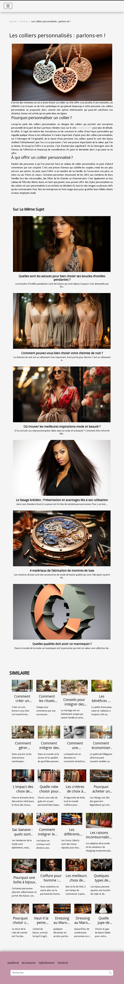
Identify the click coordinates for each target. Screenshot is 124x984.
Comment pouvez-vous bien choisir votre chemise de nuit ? (62, 353)
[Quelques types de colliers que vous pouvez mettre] (101, 865)
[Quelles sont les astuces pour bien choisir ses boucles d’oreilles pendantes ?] (62, 244)
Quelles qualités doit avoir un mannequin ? (62, 644)
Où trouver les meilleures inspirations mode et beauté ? (62, 426)
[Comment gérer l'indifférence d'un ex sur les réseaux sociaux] (23, 732)
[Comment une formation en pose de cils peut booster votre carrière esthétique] (75, 732)
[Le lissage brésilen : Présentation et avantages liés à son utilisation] (62, 468)
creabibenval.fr (84, 128)
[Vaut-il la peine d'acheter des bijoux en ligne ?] (41, 908)
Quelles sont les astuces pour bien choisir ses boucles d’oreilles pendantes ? (62, 278)
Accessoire (29, 963)
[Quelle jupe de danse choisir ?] (103, 908)
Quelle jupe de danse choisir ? (103, 925)
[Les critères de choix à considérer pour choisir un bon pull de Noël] (75, 776)
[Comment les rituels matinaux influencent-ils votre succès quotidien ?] (46, 686)
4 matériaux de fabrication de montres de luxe (62, 570)
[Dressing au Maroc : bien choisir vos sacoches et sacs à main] (62, 908)
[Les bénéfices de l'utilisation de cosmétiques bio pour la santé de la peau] (101, 686)
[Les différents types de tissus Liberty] (71, 819)
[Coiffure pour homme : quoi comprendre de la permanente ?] (51, 865)
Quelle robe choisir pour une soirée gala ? (49, 793)
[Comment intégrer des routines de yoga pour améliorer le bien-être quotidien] (49, 732)
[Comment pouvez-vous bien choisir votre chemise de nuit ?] (62, 321)
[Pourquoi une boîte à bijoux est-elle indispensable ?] (24, 866)
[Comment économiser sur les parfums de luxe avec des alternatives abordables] (101, 732)
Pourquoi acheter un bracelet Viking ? (101, 793)
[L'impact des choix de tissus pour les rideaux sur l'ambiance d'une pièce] (23, 776)
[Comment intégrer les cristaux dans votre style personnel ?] (46, 819)
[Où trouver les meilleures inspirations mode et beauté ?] (62, 394)
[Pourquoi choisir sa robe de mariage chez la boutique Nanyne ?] (20, 908)
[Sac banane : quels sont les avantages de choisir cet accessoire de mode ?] (22, 819)
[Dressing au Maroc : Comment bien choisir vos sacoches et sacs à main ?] (82, 908)
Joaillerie (13, 963)
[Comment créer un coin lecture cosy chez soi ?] (22, 686)
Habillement (47, 963)
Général (24, 21)
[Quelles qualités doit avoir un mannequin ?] (62, 612)
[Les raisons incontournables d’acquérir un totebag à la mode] (99, 820)
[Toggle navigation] (8, 6)
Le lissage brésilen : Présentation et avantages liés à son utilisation (62, 500)
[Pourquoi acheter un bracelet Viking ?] (101, 776)
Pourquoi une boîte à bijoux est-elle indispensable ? (24, 884)
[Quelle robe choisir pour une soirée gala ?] (49, 776)
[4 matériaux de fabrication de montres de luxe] (62, 538)
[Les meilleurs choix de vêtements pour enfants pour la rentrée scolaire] (76, 865)
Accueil (12, 21)
